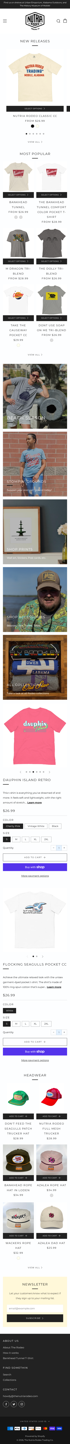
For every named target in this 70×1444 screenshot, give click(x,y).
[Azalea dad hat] (51, 1217)
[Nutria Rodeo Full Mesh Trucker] (51, 1098)
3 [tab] (33, 134)
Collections (9, 1379)
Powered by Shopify (35, 1436)
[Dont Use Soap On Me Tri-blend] (51, 299)
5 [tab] (40, 134)
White (9, 1010)
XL (35, 839)
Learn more (34, 802)
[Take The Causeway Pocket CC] (18, 299)
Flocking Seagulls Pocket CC (35, 964)
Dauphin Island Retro (27, 780)
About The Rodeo (13, 1347)
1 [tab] (26, 134)
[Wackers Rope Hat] (18, 1217)
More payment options (35, 875)
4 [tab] (36, 134)
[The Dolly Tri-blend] (51, 243)
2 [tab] (30, 134)
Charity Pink (13, 826)
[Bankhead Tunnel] (18, 176)
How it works (11, 1352)
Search (7, 1374)
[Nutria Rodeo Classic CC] (35, 77)
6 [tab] (43, 134)
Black (55, 826)
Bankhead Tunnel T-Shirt (18, 1358)
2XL (46, 839)
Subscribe (33, 1318)
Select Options (33, 109)
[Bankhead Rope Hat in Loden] (18, 1159)
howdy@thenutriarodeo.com (20, 1396)
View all (34, 142)
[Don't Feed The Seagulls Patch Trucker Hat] (18, 1098)
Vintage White (36, 826)
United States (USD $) (33, 1421)
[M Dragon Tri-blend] (18, 243)
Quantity (8, 847)
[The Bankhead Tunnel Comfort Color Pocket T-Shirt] (51, 176)
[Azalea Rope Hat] (51, 1159)
